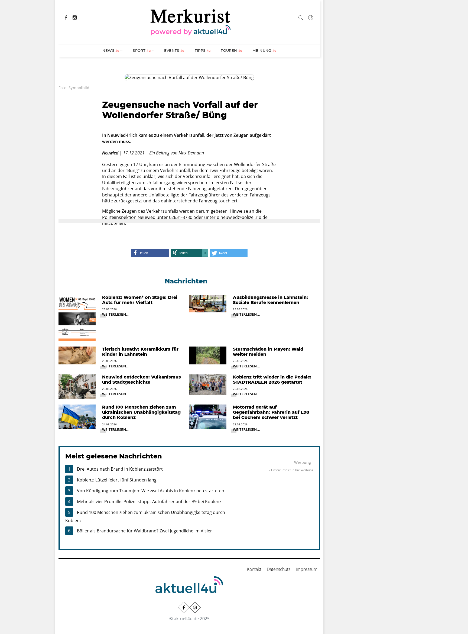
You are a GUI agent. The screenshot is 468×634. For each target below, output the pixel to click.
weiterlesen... (116, 314)
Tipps (203, 50)
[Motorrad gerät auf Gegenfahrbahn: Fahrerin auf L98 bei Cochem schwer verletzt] (207, 416)
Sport (142, 50)
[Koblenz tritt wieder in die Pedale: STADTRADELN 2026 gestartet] (207, 384)
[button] (149, 253)
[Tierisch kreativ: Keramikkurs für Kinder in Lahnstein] (77, 355)
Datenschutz (278, 569)
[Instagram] (75, 17)
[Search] (301, 17)
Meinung (264, 50)
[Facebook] (66, 17)
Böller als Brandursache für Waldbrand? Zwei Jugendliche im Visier (144, 531)
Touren (231, 50)
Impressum (306, 569)
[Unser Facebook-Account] (183, 607)
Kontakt (254, 569)
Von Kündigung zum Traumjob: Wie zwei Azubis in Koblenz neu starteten (150, 491)
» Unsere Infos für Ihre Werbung (291, 470)
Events (174, 50)
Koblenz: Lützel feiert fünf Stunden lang (117, 480)
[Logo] (190, 21)
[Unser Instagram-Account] (195, 607)
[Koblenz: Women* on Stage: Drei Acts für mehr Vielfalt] (77, 318)
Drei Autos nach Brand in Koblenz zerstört (120, 469)
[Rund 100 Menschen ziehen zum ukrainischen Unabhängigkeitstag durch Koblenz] (77, 416)
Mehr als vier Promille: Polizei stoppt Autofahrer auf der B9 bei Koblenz (149, 501)
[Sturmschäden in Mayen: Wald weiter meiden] (207, 355)
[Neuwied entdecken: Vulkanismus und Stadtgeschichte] (77, 386)
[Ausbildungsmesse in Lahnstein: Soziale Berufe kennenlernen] (207, 303)
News (110, 50)
